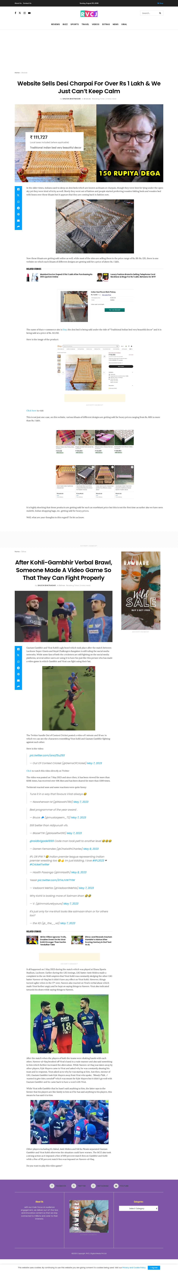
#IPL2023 (98, 860)
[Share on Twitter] (18, 195)
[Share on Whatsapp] (18, 202)
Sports (74, 24)
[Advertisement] (89, 49)
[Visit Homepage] (89, 13)
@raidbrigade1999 (42, 841)
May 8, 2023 (90, 849)
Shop (161, 3)
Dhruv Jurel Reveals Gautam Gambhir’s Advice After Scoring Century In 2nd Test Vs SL (98, 941)
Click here (31, 410)
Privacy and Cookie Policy (134, 1267)
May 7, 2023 (94, 763)
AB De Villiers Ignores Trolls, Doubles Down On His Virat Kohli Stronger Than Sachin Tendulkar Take (53, 941)
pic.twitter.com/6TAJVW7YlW (56, 880)
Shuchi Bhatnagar (72, 98)
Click (28, 770)
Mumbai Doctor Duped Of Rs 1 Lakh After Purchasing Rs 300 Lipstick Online (66, 275)
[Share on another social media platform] (18, 227)
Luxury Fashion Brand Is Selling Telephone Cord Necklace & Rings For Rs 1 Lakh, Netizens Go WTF (133, 275)
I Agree (154, 1267)
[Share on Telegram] (18, 208)
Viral (124, 24)
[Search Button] (160, 13)
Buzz (65, 24)
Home (17, 73)
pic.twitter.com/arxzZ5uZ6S (47, 755)
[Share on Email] (18, 220)
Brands (24, 73)
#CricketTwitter (39, 864)
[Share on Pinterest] (18, 214)
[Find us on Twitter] (20, 13)
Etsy (65, 329)
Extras (106, 24)
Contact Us (27, 3)
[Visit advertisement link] (140, 591)
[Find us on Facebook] (15, 13)
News (115, 24)
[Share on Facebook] (18, 189)
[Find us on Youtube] (29, 13)
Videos (95, 24)
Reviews (55, 24)
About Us (18, 3)
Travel (85, 24)
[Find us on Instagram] (25, 13)
